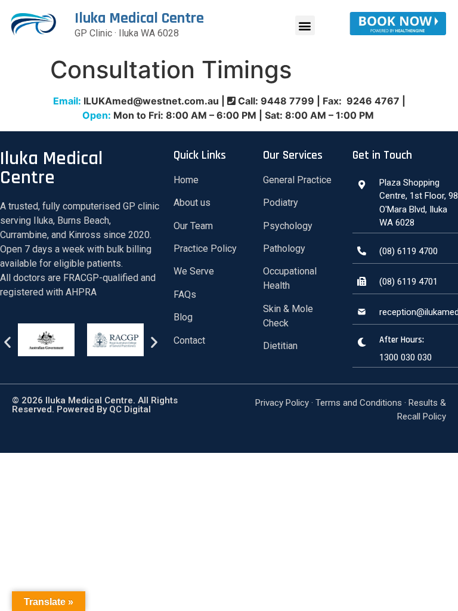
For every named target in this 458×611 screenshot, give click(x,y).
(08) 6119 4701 (408, 281)
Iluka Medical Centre (139, 18)
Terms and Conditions (358, 402)
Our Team (193, 226)
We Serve (194, 271)
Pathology (284, 248)
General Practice (297, 180)
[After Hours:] (361, 342)
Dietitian (280, 345)
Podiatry (280, 202)
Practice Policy (205, 248)
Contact (189, 340)
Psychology (287, 226)
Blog (183, 317)
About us (192, 202)
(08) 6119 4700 (408, 251)
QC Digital (129, 409)
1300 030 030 (405, 357)
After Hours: (401, 339)
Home (186, 180)
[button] (305, 25)
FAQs (185, 294)
